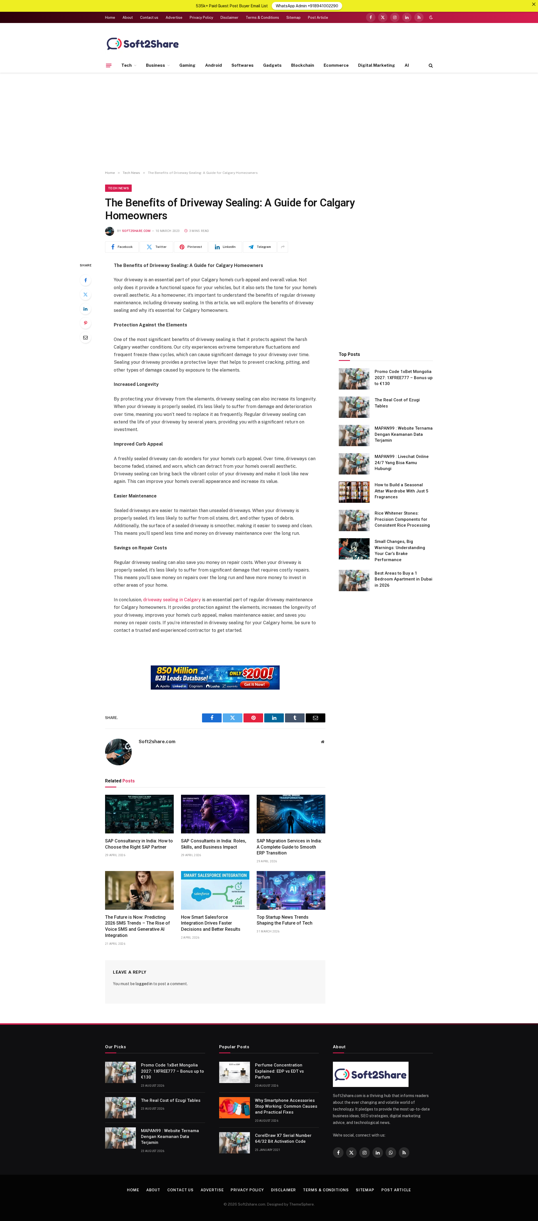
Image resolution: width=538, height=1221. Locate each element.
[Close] (534, 4)
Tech (126, 65)
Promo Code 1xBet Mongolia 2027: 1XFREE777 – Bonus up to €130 (404, 377)
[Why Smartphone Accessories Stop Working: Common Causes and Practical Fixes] (234, 1107)
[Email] (85, 337)
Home (110, 17)
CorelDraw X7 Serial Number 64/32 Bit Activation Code (283, 1138)
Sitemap (293, 17)
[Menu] (109, 65)
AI (407, 65)
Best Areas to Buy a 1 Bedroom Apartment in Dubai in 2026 (403, 579)
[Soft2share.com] (143, 43)
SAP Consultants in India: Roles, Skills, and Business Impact (213, 844)
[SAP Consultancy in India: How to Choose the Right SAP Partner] (139, 814)
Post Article (318, 17)
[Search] (430, 65)
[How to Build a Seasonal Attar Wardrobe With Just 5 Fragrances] (354, 492)
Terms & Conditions (262, 17)
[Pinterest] (85, 323)
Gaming (187, 65)
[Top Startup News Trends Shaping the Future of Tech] (291, 890)
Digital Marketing (376, 65)
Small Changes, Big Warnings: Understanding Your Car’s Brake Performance (400, 550)
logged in (144, 984)
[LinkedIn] (85, 308)
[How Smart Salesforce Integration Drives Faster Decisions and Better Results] (215, 890)
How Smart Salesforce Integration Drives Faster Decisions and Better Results (210, 923)
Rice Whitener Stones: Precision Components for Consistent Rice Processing (402, 519)
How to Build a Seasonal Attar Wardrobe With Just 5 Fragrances (401, 490)
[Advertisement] (269, 121)
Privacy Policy (201, 17)
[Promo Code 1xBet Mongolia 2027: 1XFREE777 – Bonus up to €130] (354, 379)
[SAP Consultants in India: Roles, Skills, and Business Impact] (215, 814)
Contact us (149, 17)
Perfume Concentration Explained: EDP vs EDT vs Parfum (279, 1071)
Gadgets (272, 65)
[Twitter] (85, 294)
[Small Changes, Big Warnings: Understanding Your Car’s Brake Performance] (354, 548)
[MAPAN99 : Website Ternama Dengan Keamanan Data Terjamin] (354, 435)
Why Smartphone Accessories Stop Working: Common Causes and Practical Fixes (286, 1106)
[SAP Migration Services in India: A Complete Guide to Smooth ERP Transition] (291, 814)
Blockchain (302, 65)
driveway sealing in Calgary (172, 599)
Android (213, 65)
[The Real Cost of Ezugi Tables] (354, 407)
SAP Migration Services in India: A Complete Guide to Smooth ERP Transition (289, 847)
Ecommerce (336, 65)
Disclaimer (229, 17)
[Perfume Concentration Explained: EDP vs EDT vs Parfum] (234, 1072)
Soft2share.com (136, 231)
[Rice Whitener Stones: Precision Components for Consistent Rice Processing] (354, 520)
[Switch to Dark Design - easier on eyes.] (430, 17)
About (127, 17)
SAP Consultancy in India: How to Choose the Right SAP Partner (139, 844)
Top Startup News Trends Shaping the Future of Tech (284, 920)
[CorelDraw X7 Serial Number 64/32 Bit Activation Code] (234, 1142)
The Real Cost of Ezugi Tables (397, 402)
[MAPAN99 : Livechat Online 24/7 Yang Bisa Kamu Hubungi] (354, 463)
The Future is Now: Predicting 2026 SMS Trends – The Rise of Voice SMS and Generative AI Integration (137, 926)
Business (155, 65)
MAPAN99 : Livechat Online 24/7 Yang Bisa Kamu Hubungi (402, 462)
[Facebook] (85, 280)
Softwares (242, 65)
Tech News (118, 188)
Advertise (174, 17)
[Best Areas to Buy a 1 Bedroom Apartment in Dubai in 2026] (354, 580)
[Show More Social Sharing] (282, 247)
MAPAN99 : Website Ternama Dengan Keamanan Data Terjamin (404, 434)
